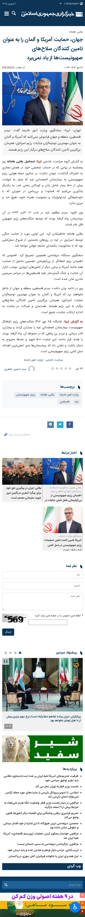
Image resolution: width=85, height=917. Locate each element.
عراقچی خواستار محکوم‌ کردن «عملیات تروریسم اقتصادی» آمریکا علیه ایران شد (40, 835)
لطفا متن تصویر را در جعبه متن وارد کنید (59, 616)
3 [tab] (10, 653)
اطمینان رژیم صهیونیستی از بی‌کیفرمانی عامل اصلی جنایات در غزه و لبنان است (63, 500)
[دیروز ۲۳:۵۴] (42, 684)
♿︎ (75, 907)
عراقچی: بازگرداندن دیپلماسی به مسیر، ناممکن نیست (47, 844)
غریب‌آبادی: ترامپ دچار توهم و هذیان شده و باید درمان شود (43, 850)
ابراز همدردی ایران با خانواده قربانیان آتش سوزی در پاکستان (43, 856)
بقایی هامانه (47, 395)
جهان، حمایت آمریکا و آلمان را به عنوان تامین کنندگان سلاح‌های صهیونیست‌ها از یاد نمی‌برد (43, 48)
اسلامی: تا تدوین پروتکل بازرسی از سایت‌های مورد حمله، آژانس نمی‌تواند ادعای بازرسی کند (41, 794)
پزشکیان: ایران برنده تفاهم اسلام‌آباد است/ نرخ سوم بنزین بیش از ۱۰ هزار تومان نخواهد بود (43, 718)
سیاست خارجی (54, 360)
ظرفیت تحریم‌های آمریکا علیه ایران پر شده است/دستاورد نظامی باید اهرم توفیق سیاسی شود (41, 778)
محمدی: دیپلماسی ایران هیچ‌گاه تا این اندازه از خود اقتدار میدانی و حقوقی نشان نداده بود (40, 825)
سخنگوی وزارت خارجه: (70, 536)
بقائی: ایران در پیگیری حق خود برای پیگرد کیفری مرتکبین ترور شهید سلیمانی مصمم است (23, 493)
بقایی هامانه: (75, 32)
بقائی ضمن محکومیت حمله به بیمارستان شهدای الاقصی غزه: (66, 490)
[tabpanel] (42, 694)
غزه (76, 402)
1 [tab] (20, 653)
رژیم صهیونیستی (25, 395)
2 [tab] (15, 653)
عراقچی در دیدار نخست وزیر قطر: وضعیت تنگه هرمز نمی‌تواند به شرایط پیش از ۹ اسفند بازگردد (41, 805)
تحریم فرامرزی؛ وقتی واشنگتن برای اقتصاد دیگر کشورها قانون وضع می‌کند (42, 815)
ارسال (8, 632)
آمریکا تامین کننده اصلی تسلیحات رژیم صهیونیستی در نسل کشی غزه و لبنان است (63, 545)
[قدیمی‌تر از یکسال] (62, 471)
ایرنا (47, 14)
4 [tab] (5, 653)
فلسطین (64, 402)
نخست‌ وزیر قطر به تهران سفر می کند (56, 786)
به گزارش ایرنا (73, 321)
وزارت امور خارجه (33, 360)
